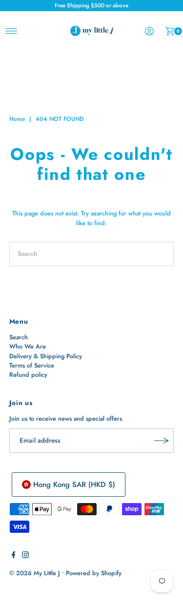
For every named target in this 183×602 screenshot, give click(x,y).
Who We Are (27, 346)
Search (18, 337)
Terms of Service (31, 365)
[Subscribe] (161, 440)
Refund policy (28, 374)
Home (17, 119)
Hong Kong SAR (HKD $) (74, 484)
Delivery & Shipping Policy (45, 356)
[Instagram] (25, 556)
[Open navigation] (11, 31)
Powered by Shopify (94, 573)
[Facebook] (14, 556)
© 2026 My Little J (34, 573)
